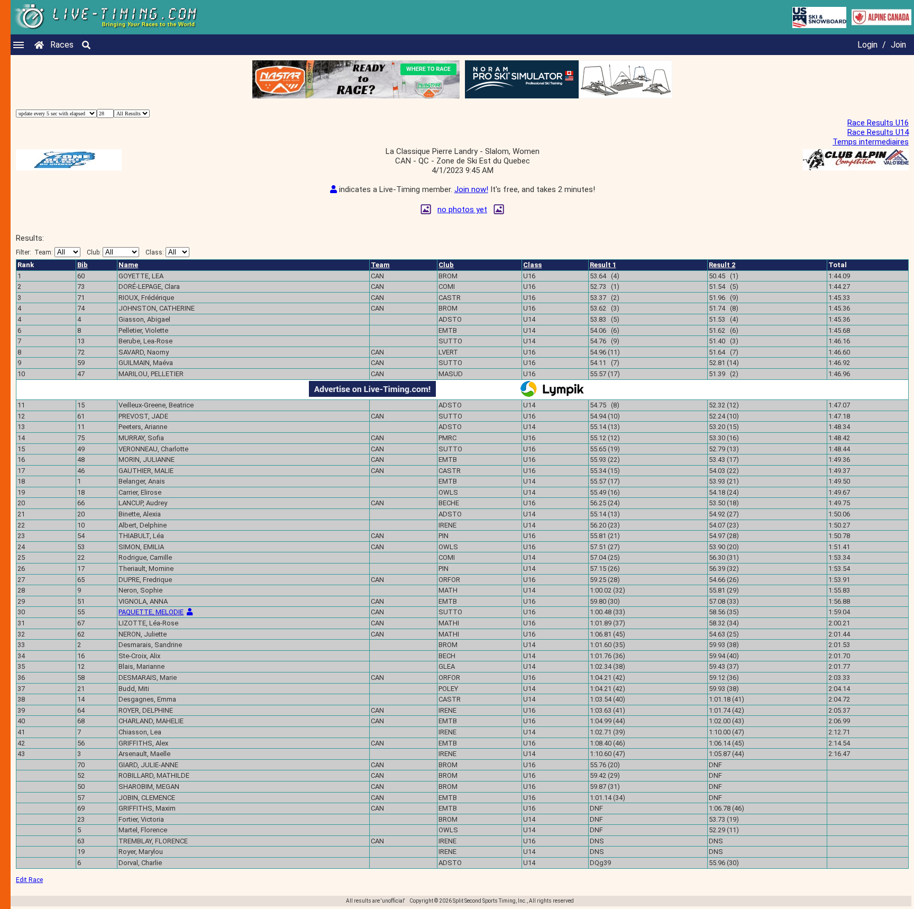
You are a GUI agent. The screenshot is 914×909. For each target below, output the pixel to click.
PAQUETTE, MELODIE (151, 612)
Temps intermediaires (871, 142)
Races (62, 45)
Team (380, 265)
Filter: (34, 252)
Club (446, 265)
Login (867, 45)
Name (128, 265)
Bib (82, 265)
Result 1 (603, 265)
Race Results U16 (878, 123)
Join (898, 45)
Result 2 (722, 265)
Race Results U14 (878, 132)
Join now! (471, 189)
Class (532, 265)
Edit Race (29, 880)
